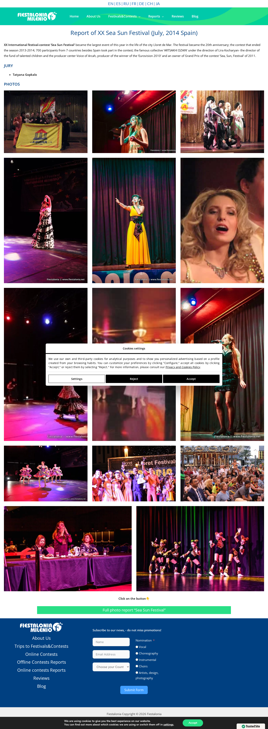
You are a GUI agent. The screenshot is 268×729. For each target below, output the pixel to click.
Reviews (41, 678)
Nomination (144, 640)
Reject (134, 379)
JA (158, 3)
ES (118, 3)
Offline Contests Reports (41, 662)
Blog (41, 686)
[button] (138, 16)
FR (134, 3)
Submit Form (134, 690)
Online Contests (41, 654)
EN (110, 3)
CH (150, 3)
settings (168, 724)
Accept (193, 723)
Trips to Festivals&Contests (41, 646)
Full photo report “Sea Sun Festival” (134, 610)
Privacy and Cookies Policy (183, 367)
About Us (41, 638)
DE (141, 3)
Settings (76, 379)
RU (126, 3)
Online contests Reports (41, 670)
